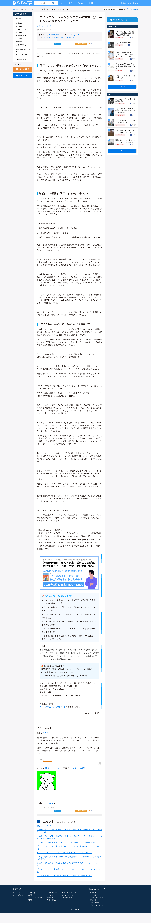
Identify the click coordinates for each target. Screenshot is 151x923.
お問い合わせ (94, 902)
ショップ (62, 3)
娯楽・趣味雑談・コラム (70, 893)
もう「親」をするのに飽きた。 (124, 43)
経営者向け (19, 23)
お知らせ (19, 18)
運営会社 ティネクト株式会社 (129, 3)
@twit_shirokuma (76, 35)
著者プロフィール (44, 826)
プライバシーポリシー (97, 905)
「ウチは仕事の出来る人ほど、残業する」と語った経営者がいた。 (64, 876)
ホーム (15, 9)
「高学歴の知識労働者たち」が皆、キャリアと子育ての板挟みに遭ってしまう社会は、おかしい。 (125, 54)
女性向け (19, 42)
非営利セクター (21, 35)
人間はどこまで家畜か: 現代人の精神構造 (59, 37)
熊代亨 (45, 733)
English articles (21, 59)
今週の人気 (79, 3)
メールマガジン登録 (96, 897)
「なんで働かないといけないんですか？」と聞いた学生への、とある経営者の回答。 (125, 111)
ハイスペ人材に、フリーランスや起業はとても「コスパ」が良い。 (64, 853)
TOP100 (90, 3)
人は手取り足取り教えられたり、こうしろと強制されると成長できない (66, 842)
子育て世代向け (21, 45)
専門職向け (19, 32)
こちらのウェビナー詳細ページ (53, 707)
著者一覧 (18, 64)
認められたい (47, 761)
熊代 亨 (42, 29)
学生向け (19, 38)
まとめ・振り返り (22, 54)
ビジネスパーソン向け (23, 29)
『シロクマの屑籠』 (53, 35)
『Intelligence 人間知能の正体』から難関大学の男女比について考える (125, 66)
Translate (134, 9)
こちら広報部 (18, 895)
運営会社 (93, 893)
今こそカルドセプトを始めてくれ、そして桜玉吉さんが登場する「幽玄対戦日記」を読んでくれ (125, 33)
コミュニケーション (44, 26)
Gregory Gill (49, 803)
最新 (70, 3)
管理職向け (19, 26)
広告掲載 (93, 895)
